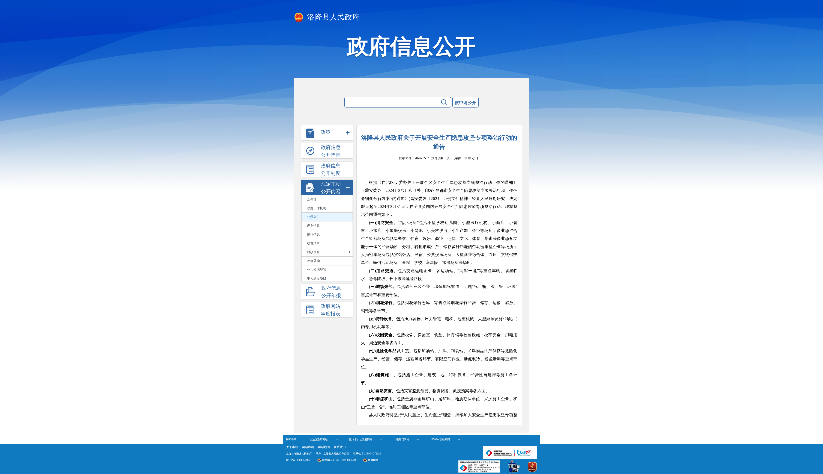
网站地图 (324, 447)
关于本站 (292, 447)
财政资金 (313, 252)
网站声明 (308, 447)
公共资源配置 (316, 269)
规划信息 (313, 225)
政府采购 (313, 261)
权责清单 (313, 243)
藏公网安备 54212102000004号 (339, 460)
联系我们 (340, 447)
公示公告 (313, 217)
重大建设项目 (316, 278)
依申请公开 (465, 102)
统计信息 (313, 234)
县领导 (312, 199)
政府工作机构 (316, 208)
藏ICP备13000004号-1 (298, 460)
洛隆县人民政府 (332, 17)
